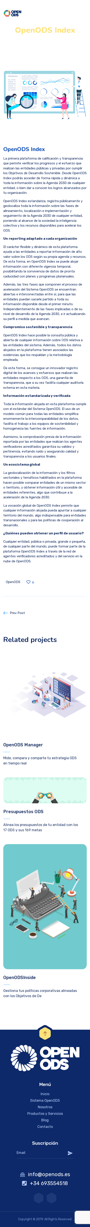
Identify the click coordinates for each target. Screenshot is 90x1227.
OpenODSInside (19, 977)
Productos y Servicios (45, 1114)
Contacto (45, 1127)
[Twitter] (51, 1198)
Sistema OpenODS (45, 1100)
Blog (45, 1120)
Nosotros (45, 1107)
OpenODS (13, 582)
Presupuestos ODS (23, 811)
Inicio (45, 1094)
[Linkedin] (38, 1198)
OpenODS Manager (23, 744)
